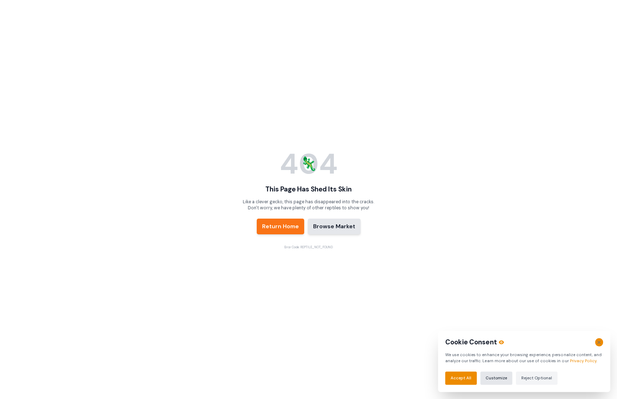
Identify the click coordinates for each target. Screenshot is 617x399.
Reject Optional (536, 377)
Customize (496, 377)
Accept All (461, 377)
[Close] (599, 342)
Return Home (280, 226)
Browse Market (334, 226)
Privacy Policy (583, 360)
